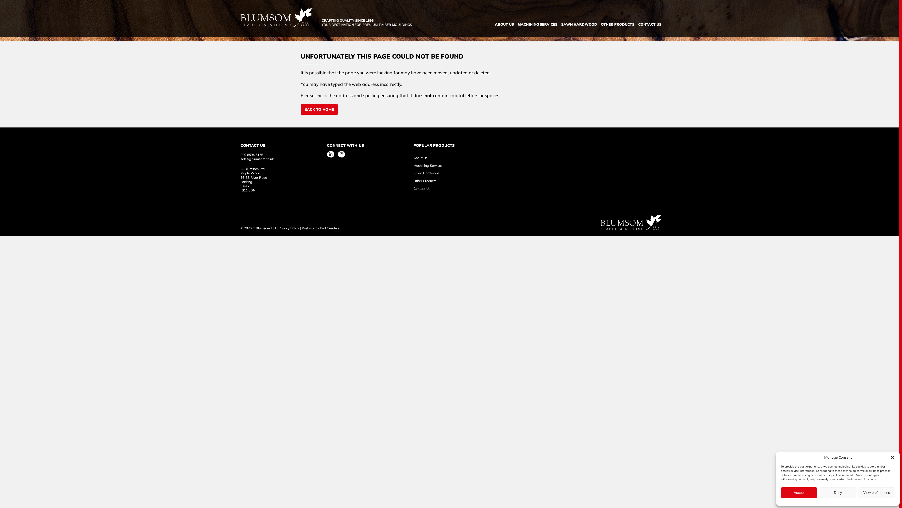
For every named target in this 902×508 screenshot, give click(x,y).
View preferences (876, 493)
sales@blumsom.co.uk (257, 159)
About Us (504, 24)
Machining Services (537, 24)
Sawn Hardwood (579, 24)
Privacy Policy (289, 228)
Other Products (617, 24)
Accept (799, 493)
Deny (838, 493)
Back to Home (319, 109)
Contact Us (649, 24)
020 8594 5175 (252, 155)
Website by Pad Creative (320, 228)
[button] (892, 457)
